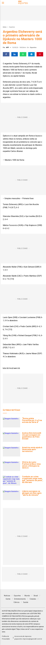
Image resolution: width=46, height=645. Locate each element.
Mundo (27, 596)
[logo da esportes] (23, 3)
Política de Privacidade (6, 638)
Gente (8, 599)
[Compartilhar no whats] (23, 54)
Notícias (7, 596)
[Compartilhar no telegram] (31, 54)
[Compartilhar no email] (40, 54)
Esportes (12, 27)
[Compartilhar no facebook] (6, 54)
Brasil (36, 596)
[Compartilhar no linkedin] (14, 54)
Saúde (25, 602)
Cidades (33, 599)
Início (4, 27)
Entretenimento (20, 599)
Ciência (16, 602)
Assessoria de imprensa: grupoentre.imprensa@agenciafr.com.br (28, 638)
